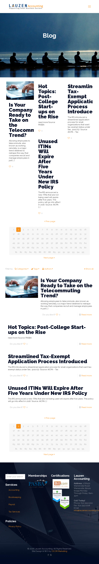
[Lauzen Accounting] (26, 6)
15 (80, 229)
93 (73, 252)
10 (57, 229)
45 (71, 238)
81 (16, 252)
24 (47, 234)
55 (42, 243)
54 (37, 243)
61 (71, 243)
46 (76, 238)
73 (52, 247)
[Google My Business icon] (51, 555)
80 (85, 247)
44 (66, 238)
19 (23, 234)
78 (76, 247)
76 (66, 247)
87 (45, 252)
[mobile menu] (89, 6)
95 (83, 252)
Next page (48, 258)
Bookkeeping (15, 497)
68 (28, 247)
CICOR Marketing (59, 551)
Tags (36, 269)
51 (23, 243)
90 (59, 252)
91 (64, 252)
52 (28, 243)
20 (28, 234)
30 (76, 234)
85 (35, 252)
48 (85, 238)
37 (33, 238)
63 (80, 243)
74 (57, 247)
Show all (90, 269)
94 (78, 252)
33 (14, 238)
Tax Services (14, 512)
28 (66, 234)
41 (52, 238)
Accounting (14, 490)
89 (54, 252)
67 (23, 247)
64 (85, 243)
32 (85, 234)
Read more (86, 315)
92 (68, 252)
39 (42, 238)
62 (76, 243)
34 (18, 238)
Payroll (12, 504)
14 (76, 229)
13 (71, 229)
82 (21, 252)
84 (30, 252)
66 (18, 247)
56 (47, 243)
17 (14, 234)
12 (66, 229)
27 (61, 234)
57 (52, 243)
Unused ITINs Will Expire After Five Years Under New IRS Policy (48, 164)
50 (18, 243)
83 (26, 252)
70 (37, 247)
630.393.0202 (87, 503)
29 (71, 234)
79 (80, 247)
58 (57, 243)
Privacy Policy (15, 526)
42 (57, 238)
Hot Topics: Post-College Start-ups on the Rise (48, 101)
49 (14, 243)
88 (49, 252)
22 (38, 234)
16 (85, 229)
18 (18, 234)
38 (37, 238)
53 (33, 243)
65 (14, 247)
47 (80, 238)
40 (47, 238)
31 (80, 234)
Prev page (50, 221)
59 (61, 243)
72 (47, 247)
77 (71, 247)
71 (42, 247)
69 (33, 247)
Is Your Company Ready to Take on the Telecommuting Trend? (66, 287)
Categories (22, 269)
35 (23, 238)
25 (52, 234)
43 (61, 238)
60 (66, 243)
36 (28, 238)
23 (42, 234)
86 (40, 252)
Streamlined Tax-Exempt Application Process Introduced (83, 99)
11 (61, 229)
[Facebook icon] (48, 555)
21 (33, 234)
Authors (47, 269)
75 (61, 247)
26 (57, 234)
